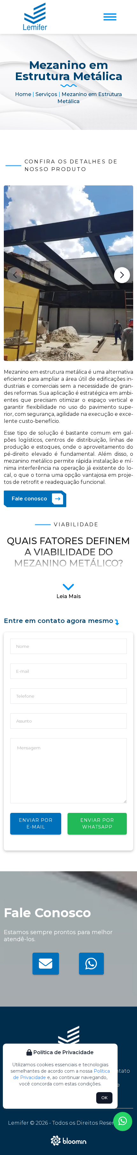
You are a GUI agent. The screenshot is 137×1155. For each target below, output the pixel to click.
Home (23, 94)
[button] (122, 275)
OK (104, 1097)
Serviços (46, 94)
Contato (119, 1071)
